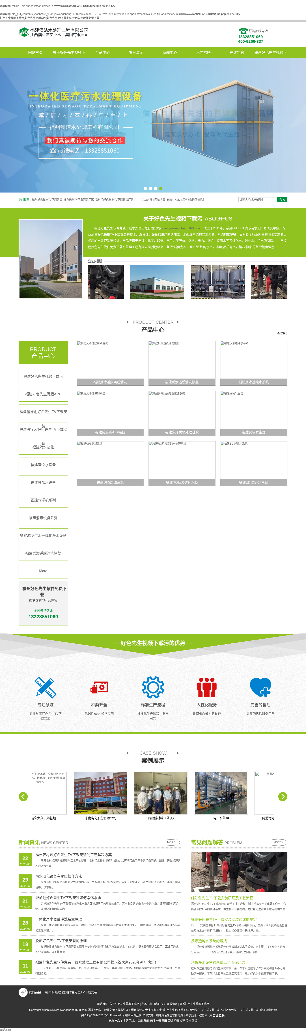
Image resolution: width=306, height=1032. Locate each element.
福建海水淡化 (43, 447)
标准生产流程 (153, 705)
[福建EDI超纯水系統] (253, 463)
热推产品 (114, 1020)
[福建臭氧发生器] (253, 413)
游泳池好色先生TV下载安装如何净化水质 (68, 898)
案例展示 (136, 52)
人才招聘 (203, 52)
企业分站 (147, 199)
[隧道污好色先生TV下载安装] (255, 793)
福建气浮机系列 (43, 500)
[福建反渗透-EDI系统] (110, 413)
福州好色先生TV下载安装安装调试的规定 (224, 919)
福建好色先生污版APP (43, 394)
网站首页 (35, 52)
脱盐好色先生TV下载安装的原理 (61, 941)
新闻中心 (170, 52)
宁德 (158, 1020)
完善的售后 (260, 705)
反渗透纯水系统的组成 (209, 941)
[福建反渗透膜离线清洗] (110, 363)
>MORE (281, 333)
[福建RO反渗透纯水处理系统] (182, 463)
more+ (172, 842)
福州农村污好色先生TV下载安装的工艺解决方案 (73, 855)
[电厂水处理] (195, 793)
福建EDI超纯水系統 (253, 482)
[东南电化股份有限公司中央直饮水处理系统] (74, 793)
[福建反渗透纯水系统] (253, 363)
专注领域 (45, 705)
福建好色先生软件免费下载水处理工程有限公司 (184, 1015)
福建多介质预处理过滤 (182, 432)
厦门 (152, 1020)
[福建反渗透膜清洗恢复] (182, 363)
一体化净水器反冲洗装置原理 (58, 919)
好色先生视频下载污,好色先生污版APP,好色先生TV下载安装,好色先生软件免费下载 (49, 18)
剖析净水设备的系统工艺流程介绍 (218, 962)
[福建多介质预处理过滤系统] (182, 413)
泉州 (146, 1020)
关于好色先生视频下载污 (69, 54)
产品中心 (102, 52)
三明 (170, 1020)
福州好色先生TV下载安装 (47, 199)
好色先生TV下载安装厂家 (79, 199)
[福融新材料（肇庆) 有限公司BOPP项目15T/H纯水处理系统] (135, 793)
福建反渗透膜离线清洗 (110, 382)
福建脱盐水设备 (43, 482)
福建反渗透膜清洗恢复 (43, 553)
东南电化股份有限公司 (74, 818)
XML (177, 199)
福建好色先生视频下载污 (43, 376)
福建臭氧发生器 (253, 432)
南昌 (194, 1020)
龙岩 (176, 1020)
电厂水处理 (195, 818)
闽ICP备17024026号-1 (95, 1015)
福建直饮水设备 (43, 465)
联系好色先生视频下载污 (270, 54)
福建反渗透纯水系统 (254, 382)
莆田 (164, 1020)
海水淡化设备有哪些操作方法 (58, 876)
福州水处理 (53, 992)
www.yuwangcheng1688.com (182, 228)
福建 (182, 1020)
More (43, 571)
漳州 (188, 1020)
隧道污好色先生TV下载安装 (255, 818)
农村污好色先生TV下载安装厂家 (114, 199)
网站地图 (159, 199)
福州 (140, 1020)
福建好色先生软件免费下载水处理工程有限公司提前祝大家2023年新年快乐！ (96, 962)
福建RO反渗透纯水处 (182, 482)
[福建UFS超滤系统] (110, 463)
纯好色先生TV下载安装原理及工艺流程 (222, 898)
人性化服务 (207, 705)
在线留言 (237, 52)
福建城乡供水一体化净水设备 (43, 535)
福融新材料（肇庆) (135, 818)
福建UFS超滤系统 (110, 482)
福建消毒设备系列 (43, 518)
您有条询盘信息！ (193, 199)
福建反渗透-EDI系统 (110, 432)
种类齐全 (99, 705)
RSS (170, 199)
